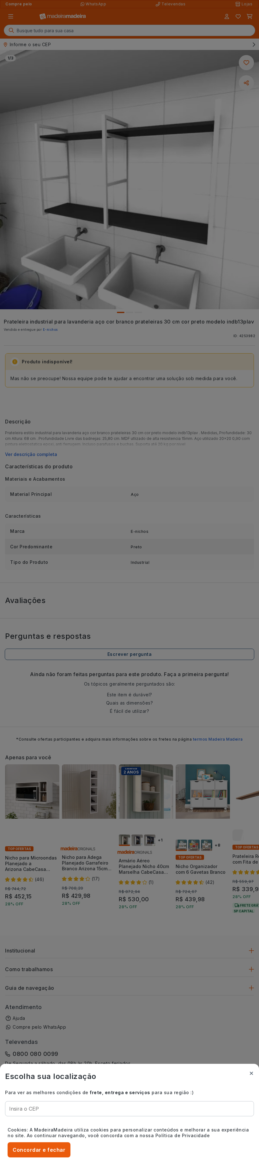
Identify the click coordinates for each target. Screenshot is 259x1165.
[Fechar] (251, 1073)
